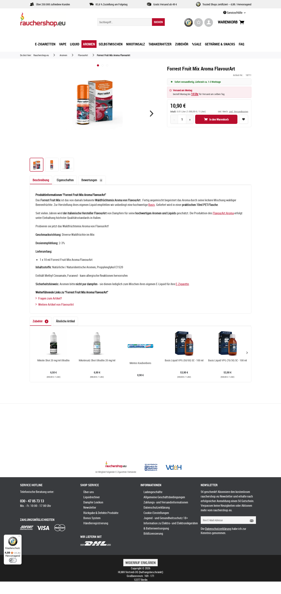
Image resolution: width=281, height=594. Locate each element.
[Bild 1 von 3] (98, 65)
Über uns (88, 492)
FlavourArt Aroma (223, 213)
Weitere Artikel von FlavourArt (56, 304)
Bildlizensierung (153, 533)
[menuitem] (131, 22)
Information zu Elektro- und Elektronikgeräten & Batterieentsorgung (171, 525)
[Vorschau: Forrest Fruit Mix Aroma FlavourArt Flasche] (52, 165)
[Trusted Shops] (188, 22)
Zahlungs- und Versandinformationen (166, 502)
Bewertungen (91, 180)
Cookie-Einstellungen (156, 513)
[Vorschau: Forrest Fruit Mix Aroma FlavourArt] (36, 165)
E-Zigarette (182, 284)
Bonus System (92, 518)
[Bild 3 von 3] (107, 65)
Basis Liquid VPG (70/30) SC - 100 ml (227, 360)
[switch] (13, 560)
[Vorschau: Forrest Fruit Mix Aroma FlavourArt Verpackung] (67, 165)
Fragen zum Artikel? (50, 298)
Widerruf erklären (140, 562)
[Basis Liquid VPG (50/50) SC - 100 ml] (184, 343)
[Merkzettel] (198, 22)
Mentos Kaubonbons (140, 363)
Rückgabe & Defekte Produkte (100, 513)
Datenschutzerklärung (157, 507)
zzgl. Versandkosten (238, 111)
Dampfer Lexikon (93, 502)
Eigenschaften (65, 180)
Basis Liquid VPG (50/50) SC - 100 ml (184, 360)
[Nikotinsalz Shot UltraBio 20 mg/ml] (97, 343)
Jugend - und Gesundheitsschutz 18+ (166, 518)
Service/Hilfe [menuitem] (234, 13)
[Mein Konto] (208, 22)
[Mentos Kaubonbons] (140, 346)
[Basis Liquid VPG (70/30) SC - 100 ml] (227, 343)
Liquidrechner (91, 497)
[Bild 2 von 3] (103, 65)
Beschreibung (41, 180)
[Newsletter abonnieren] (250, 520)
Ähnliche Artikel (65, 321)
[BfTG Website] (151, 467)
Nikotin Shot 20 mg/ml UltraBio (53, 360)
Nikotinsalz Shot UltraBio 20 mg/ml (97, 360)
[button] (151, 113)
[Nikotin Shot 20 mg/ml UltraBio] (53, 343)
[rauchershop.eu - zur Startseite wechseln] (49, 20)
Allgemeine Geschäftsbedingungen (164, 497)
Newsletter (89, 507)
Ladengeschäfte (153, 492)
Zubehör (40, 321)
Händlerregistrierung (95, 523)
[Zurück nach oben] (116, 465)
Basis (151, 205)
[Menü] (19, 537)
